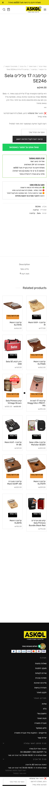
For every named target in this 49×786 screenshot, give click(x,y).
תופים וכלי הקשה (11, 66)
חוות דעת (24, 273)
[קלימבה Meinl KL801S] (13, 504)
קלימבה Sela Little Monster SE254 (37, 443)
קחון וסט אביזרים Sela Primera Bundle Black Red (37, 522)
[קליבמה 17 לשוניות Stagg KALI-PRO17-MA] (36, 384)
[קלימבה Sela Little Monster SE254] (36, 425)
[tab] (24, 264)
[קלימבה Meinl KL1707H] (36, 465)
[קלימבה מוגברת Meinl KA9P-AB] (13, 465)
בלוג (44, 708)
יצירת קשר (42, 738)
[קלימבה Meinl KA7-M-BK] (13, 425)
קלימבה (34, 69)
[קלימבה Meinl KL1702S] (36, 345)
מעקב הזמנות (40, 668)
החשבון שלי (41, 713)
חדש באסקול (41, 728)
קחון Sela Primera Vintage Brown (14, 401)
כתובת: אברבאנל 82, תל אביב (35, 765)
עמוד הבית (42, 66)
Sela (39, 213)
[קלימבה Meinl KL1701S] (13, 306)
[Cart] (8, 9)
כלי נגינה (23, 66)
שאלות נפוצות (40, 663)
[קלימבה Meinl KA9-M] (36, 306)
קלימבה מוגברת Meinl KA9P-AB (14, 482)
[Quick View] (33, 313)
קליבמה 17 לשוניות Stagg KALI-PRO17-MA (36, 403)
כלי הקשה (42, 69)
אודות (44, 704)
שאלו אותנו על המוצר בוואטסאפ (24, 147)
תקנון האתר (41, 692)
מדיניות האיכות (40, 683)
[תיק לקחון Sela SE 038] (13, 345)
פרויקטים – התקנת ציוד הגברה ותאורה (30, 733)
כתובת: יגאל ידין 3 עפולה (37, 749)
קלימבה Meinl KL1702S (39, 362)
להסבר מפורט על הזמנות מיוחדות (27, 196)
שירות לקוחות (40, 673)
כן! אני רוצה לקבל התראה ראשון (29, 139)
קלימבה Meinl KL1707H (39, 482)
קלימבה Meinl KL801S (16, 521)
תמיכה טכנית (40, 678)
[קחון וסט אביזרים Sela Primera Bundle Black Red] (36, 504)
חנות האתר (33, 66)
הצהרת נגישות (40, 687)
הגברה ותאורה (40, 723)
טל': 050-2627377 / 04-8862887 (33, 752)
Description (24, 264)
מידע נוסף (24, 269)
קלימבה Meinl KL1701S (16, 323)
